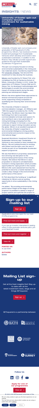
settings (14, 401)
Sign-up (18, 209)
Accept (5, 405)
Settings (21, 405)
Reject (12, 405)
